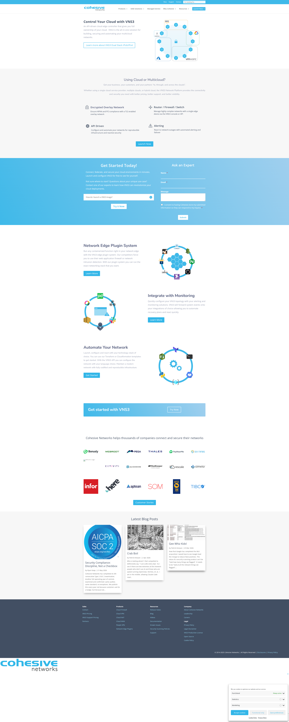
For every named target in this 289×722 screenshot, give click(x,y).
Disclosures (261, 652)
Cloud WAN (120, 621)
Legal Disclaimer (190, 629)
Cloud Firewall (121, 610)
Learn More (92, 273)
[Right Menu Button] (288, 674)
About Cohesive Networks (193, 610)
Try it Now (118, 206)
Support (171, 2)
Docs (165, 2)
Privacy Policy (262, 718)
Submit (183, 217)
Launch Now (144, 143)
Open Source (189, 636)
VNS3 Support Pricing (90, 617)
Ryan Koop (91, 570)
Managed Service (153, 9)
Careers (187, 617)
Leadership (188, 614)
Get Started (92, 375)
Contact (178, 2)
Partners (85, 621)
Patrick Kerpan (134, 558)
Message (164, 192)
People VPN (120, 625)
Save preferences (276, 713)
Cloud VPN (120, 614)
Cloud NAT (120, 617)
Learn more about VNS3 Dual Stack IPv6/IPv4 (109, 45)
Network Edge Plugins (124, 629)
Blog (151, 614)
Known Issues (155, 625)
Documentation (156, 621)
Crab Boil (132, 553)
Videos (152, 617)
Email (164, 182)
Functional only (258, 713)
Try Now (174, 409)
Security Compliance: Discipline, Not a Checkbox (101, 564)
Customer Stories (144, 502)
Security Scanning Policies (160, 629)
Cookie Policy (253, 718)
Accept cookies (239, 713)
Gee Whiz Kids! (178, 543)
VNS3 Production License (193, 633)
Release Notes (155, 610)
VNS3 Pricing (87, 614)
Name (164, 173)
